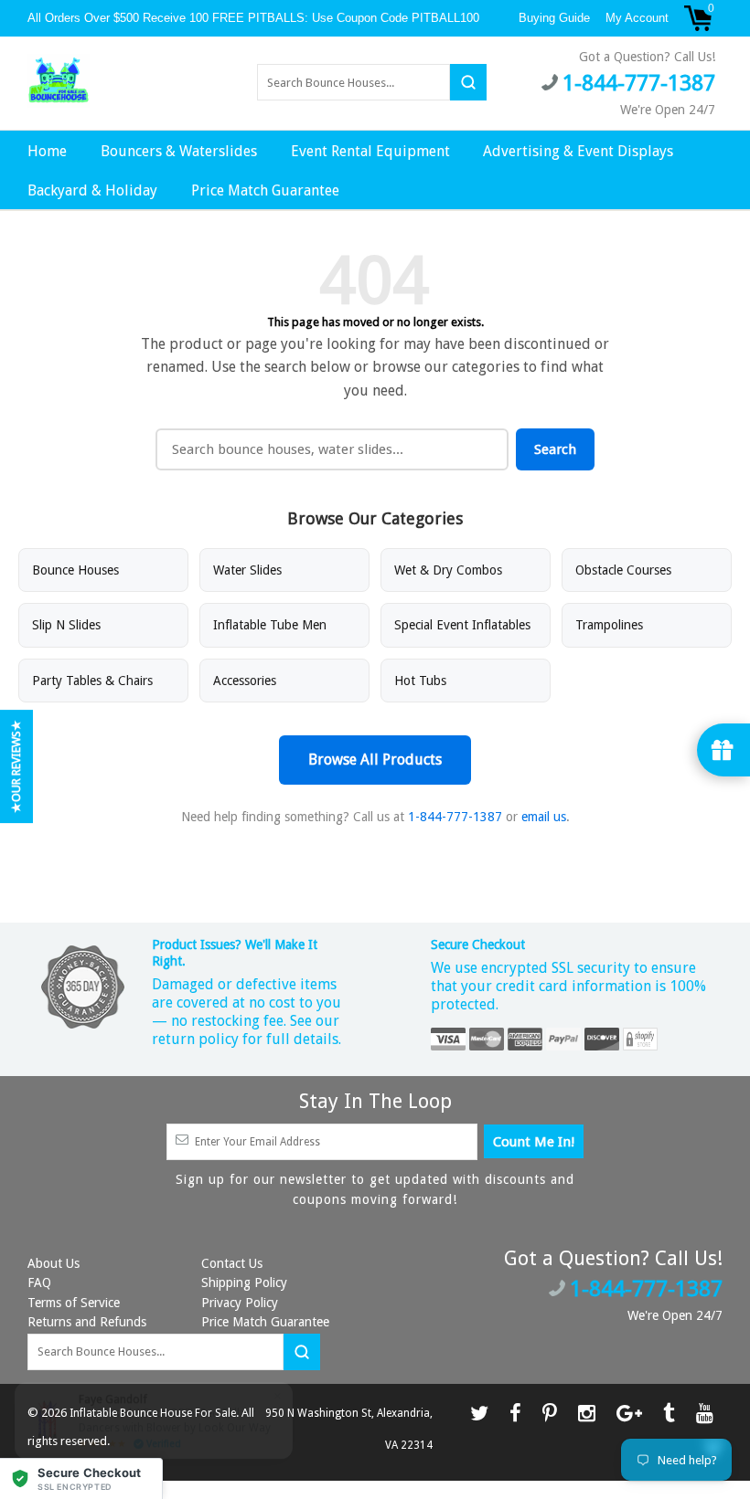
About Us (53, 1263)
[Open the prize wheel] (723, 749)
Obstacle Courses (623, 570)
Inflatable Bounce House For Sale (153, 1413)
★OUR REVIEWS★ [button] (16, 766)
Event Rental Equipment (370, 151)
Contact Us (231, 1263)
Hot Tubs (420, 680)
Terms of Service (73, 1302)
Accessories (244, 680)
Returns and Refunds (86, 1321)
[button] (81, 1478)
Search (555, 449)
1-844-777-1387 (455, 816)
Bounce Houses (75, 570)
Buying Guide (554, 18)
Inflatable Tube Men (270, 625)
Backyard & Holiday (92, 190)
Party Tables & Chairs (92, 680)
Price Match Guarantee (265, 190)
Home (47, 151)
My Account (637, 18)
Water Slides (247, 570)
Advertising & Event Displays (578, 151)
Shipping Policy (244, 1282)
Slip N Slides (66, 625)
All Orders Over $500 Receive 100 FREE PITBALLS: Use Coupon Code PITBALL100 (255, 18)
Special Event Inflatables (462, 625)
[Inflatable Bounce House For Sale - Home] (58, 81)
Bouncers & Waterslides (179, 151)
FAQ (39, 1282)
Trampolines (609, 625)
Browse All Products (375, 759)
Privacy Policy (239, 1302)
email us (543, 816)
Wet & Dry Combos (448, 570)
